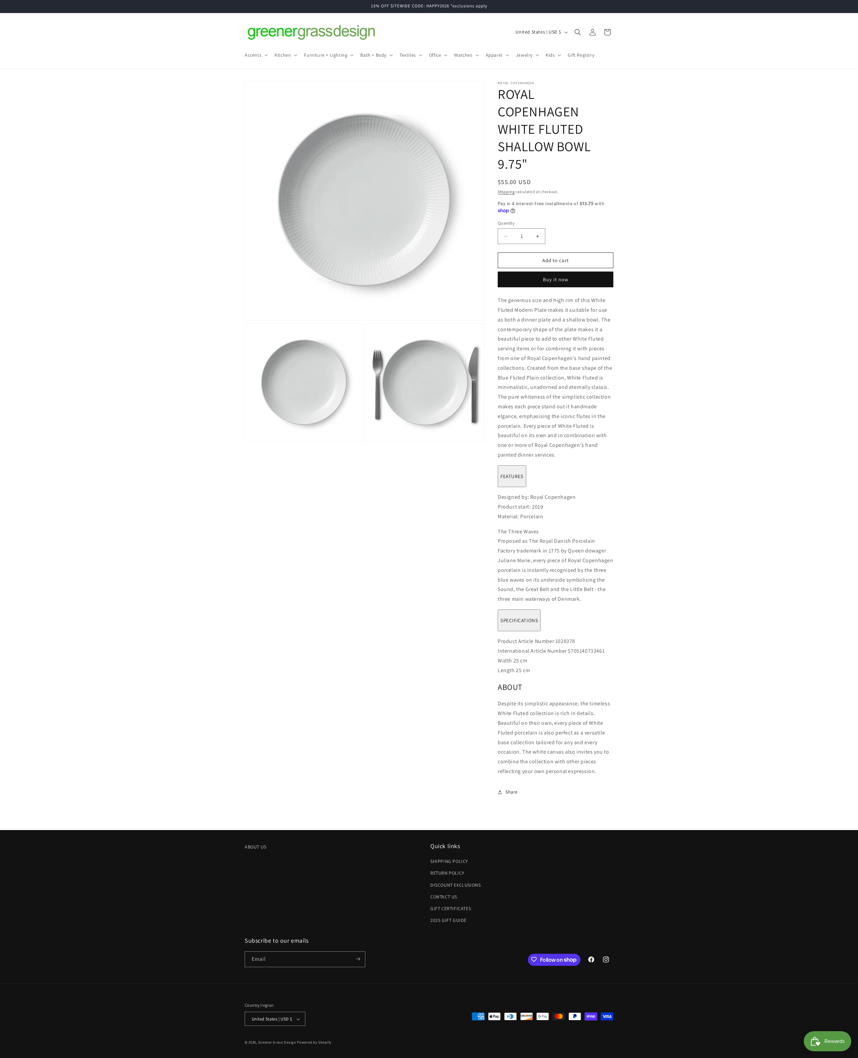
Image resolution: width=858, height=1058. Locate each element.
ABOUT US (255, 847)
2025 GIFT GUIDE (448, 921)
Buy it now (555, 279)
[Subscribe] (357, 959)
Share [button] (511, 792)
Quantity (506, 223)
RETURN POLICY (447, 873)
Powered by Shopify (314, 1042)
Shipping (506, 191)
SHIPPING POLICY (449, 862)
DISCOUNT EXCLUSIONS (455, 885)
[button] (255, 55)
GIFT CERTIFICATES (450, 908)
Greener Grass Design (277, 1042)
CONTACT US (443, 897)
